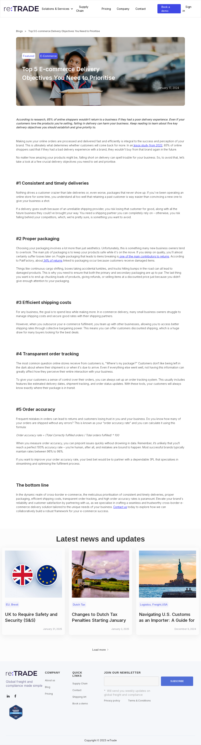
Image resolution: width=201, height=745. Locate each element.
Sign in (187, 8)
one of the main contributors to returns (144, 256)
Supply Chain (82, 8)
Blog (47, 687)
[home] (21, 8)
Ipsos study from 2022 (147, 145)
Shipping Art (79, 696)
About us (50, 680)
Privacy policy (112, 700)
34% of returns (52, 260)
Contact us (120, 507)
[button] (57, 9)
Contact (140, 8)
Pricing (106, 8)
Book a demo (165, 8)
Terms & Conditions (139, 700)
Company (123, 8)
